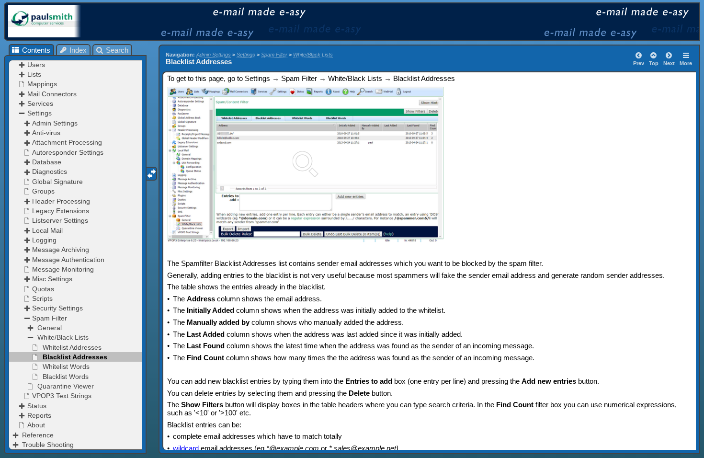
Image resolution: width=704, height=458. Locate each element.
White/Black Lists (313, 54)
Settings (246, 54)
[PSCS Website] (59, 21)
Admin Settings (213, 54)
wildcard (186, 448)
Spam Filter (274, 54)
